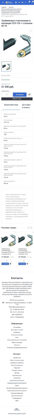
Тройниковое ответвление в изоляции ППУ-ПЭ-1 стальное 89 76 (8, 251)
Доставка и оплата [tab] (26, 106)
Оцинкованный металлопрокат (17, 390)
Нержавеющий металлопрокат (17, 383)
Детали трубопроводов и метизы (17, 388)
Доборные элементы (17, 363)
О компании (17, 327)
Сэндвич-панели (17, 370)
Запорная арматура (17, 393)
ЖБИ (16, 401)
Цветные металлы (17, 396)
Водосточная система (17, 360)
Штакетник (17, 378)
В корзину (20, 95)
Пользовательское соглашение (17, 340)
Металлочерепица (17, 365)
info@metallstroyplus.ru (18, 307)
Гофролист (17, 368)
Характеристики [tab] (11, 105)
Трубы (17, 385)
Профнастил (17, 358)
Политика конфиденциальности (17, 347)
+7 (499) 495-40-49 (18, 309)
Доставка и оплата (17, 330)
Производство (17, 375)
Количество (5, 91)
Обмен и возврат (17, 342)
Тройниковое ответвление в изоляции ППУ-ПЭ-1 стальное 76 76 (24, 251)
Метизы (17, 373)
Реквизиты (17, 332)
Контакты (17, 345)
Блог (17, 337)
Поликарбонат (17, 398)
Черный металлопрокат (17, 380)
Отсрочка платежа (17, 335)
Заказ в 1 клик (17, 98)
